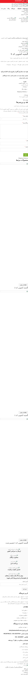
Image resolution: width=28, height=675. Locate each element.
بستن (25, 0)
